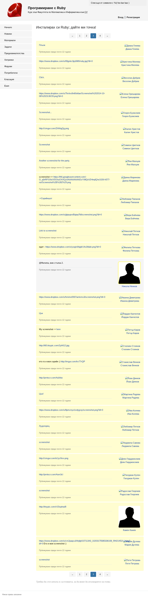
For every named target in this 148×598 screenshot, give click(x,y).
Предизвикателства (14, 53)
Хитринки (9, 60)
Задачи (8, 47)
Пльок (42, 45)
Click (41, 77)
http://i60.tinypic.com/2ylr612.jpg (54, 345)
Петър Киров (132, 333)
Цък (41, 313)
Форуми (8, 66)
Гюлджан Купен (131, 478)
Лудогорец (44, 426)
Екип (6, 86)
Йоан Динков (132, 381)
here (58, 329)
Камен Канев (129, 530)
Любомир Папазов (130, 202)
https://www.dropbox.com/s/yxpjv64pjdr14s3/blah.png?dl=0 (73, 247)
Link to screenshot (47, 230)
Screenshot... (45, 112)
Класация (9, 79)
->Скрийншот (45, 198)
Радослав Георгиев (129, 494)
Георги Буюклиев (130, 116)
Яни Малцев (133, 164)
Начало (8, 27)
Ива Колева (133, 414)
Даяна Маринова (130, 180)
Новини (8, 34)
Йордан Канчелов (130, 317)
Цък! (41, 393)
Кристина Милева (130, 65)
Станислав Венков (130, 365)
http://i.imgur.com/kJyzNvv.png (53, 458)
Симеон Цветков (131, 148)
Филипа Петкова (131, 250)
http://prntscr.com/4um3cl (51, 474)
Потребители (10, 73)
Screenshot (44, 144)
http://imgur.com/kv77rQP (73, 361)
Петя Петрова (132, 563)
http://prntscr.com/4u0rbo (51, 377)
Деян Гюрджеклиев (129, 462)
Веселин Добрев (131, 81)
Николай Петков (131, 234)
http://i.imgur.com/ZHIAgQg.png (54, 128)
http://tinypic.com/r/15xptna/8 (52, 506)
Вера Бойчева (132, 218)
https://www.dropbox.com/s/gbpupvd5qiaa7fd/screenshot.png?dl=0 (70, 214)
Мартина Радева (130, 397)
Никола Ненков (129, 286)
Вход (120, 17)
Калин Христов (131, 132)
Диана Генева (132, 49)
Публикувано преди (55, 52)
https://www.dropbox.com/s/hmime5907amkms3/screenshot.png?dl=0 (72, 297)
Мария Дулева (132, 544)
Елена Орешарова (130, 97)
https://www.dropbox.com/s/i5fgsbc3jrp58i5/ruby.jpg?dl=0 (66, 61)
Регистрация (133, 17)
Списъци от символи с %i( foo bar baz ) (110, 3)
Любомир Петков (130, 430)
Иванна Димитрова (129, 301)
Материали (9, 40)
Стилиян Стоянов (130, 349)
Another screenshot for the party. (54, 160)
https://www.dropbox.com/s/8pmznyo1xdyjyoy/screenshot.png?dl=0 (71, 410)
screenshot (44, 442)
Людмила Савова (130, 446)
